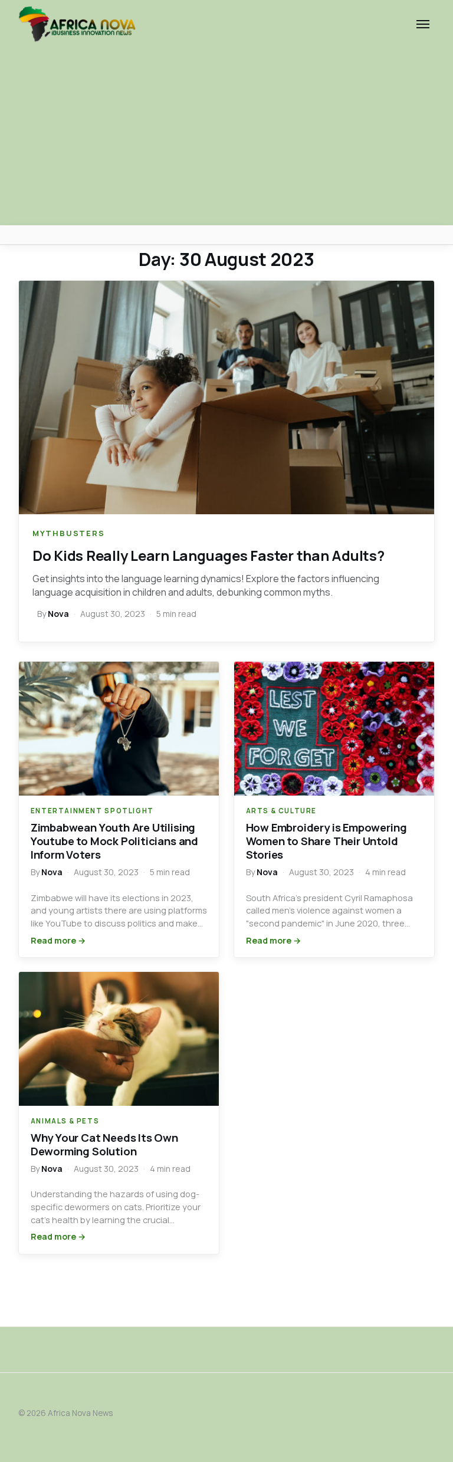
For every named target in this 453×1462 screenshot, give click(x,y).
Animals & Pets (65, 1120)
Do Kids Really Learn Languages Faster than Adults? (208, 555)
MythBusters (68, 533)
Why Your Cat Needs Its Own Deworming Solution (104, 1144)
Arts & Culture (281, 810)
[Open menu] (423, 24)
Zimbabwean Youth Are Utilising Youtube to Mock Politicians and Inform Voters (114, 841)
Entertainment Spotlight (92, 810)
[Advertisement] (226, 136)
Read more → (58, 940)
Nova (58, 613)
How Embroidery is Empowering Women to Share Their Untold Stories (326, 841)
